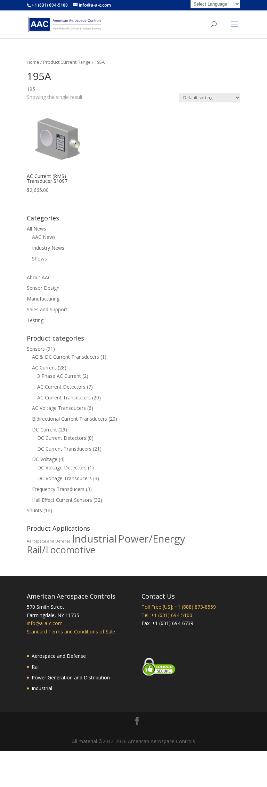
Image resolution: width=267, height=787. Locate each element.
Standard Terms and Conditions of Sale (71, 631)
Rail (36, 666)
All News (36, 228)
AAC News (44, 237)
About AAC (39, 277)
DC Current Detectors (61, 438)
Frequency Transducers (58, 489)
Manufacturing (43, 298)
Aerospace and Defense (49, 541)
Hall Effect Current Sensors (62, 500)
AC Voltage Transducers (59, 408)
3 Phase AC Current (59, 376)
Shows (39, 258)
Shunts (34, 510)
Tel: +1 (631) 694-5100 (166, 615)
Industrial (94, 539)
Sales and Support (47, 309)
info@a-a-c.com (45, 623)
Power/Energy (151, 539)
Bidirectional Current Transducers (69, 418)
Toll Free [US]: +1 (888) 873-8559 (178, 606)
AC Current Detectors (61, 386)
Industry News (48, 247)
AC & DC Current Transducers (65, 356)
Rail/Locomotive (61, 549)
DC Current (44, 429)
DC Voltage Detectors (62, 467)
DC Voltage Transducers (64, 478)
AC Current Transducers (64, 397)
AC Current (44, 367)
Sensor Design (43, 288)
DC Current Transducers (64, 448)
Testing (35, 320)
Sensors (36, 348)
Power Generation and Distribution (71, 677)
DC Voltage (44, 459)
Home (33, 62)
